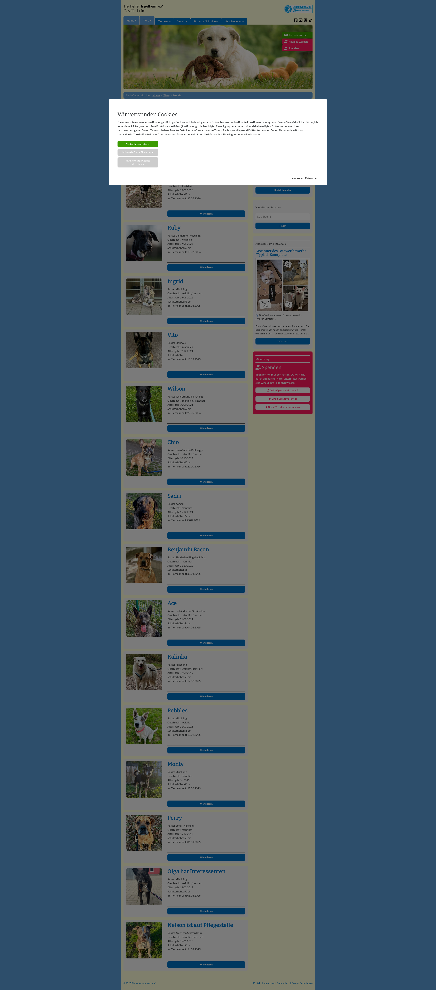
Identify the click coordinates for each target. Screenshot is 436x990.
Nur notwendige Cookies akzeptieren (138, 162)
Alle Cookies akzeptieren (138, 144)
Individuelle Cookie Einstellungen (138, 152)
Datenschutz (311, 178)
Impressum (297, 178)
